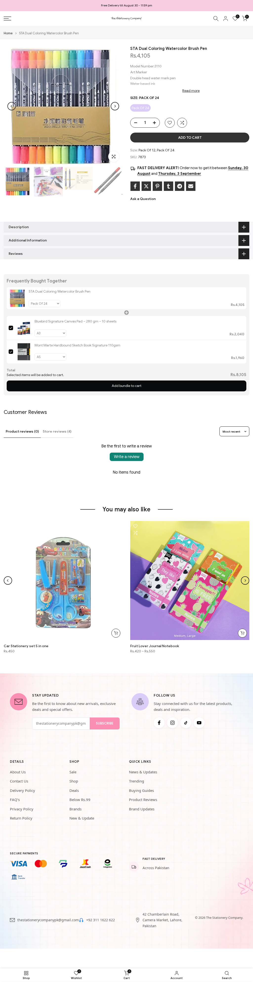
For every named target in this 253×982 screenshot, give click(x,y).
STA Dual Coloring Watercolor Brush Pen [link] (59, 291)
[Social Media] (159, 722)
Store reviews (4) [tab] (57, 431)
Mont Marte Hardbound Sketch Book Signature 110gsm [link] (77, 345)
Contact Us (19, 781)
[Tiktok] (185, 722)
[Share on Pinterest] (157, 186)
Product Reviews (143, 799)
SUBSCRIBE (104, 723)
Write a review (126, 456)
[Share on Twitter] (146, 186)
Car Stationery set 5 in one (26, 646)
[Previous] (11, 106)
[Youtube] (199, 722)
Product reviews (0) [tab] (22, 431)
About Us (18, 771)
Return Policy (21, 818)
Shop (73, 781)
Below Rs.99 (79, 799)
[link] (18, 298)
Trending (136, 781)
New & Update (81, 818)
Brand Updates (141, 808)
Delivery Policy (22, 790)
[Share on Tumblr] (168, 186)
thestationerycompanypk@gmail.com (48, 920)
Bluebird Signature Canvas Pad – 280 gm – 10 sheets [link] (75, 321)
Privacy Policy (21, 808)
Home (8, 33)
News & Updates (143, 771)
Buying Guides (141, 790)
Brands (75, 808)
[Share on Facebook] (135, 186)
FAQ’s (15, 799)
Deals (74, 790)
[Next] (115, 106)
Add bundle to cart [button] (126, 385)
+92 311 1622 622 (100, 920)
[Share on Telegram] (180, 186)
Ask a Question (143, 199)
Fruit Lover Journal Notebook (154, 646)
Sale (72, 771)
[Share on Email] (191, 186)
